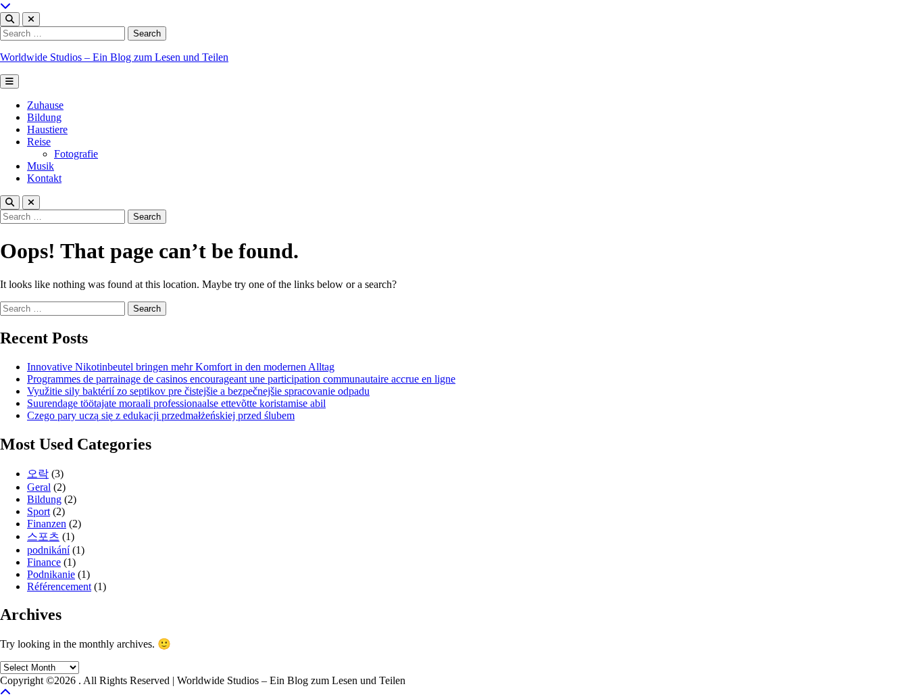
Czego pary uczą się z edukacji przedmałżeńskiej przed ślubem (161, 415)
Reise (39, 141)
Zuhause (45, 105)
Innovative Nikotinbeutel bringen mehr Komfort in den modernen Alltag (180, 366)
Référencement (59, 586)
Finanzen (46, 523)
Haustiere (47, 129)
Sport (38, 511)
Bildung (44, 117)
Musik (40, 166)
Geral (39, 487)
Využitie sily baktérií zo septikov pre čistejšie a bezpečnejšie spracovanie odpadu (198, 391)
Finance (44, 562)
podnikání (48, 550)
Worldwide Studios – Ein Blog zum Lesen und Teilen (114, 57)
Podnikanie (51, 574)
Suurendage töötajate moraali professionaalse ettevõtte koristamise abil (176, 403)
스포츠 (43, 536)
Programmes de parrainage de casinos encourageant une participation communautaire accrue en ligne (241, 379)
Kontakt (44, 178)
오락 (38, 473)
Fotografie (76, 154)
